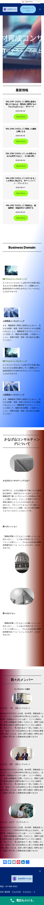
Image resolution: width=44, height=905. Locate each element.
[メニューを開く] (40, 9)
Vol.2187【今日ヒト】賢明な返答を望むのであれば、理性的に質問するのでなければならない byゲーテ (21, 104)
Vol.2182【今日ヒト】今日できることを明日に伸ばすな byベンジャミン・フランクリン (21, 180)
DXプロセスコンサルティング (15, 279)
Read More (20, 117)
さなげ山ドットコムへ (28, 9)
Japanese (28, 2)
